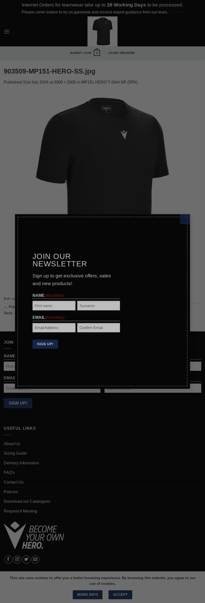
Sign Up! (45, 341)
